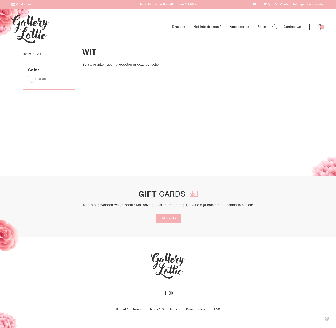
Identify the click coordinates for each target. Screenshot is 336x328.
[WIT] (32, 79)
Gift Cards (282, 4)
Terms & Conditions (163, 309)
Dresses (178, 26)
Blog (256, 4)
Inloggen (299, 4)
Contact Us (292, 26)
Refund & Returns (128, 309)
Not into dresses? (207, 26)
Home (27, 54)
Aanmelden (317, 4)
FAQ (267, 4)
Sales (261, 26)
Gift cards (168, 218)
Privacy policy (195, 309)
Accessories (239, 26)
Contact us (24, 4)
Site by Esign (327, 319)
